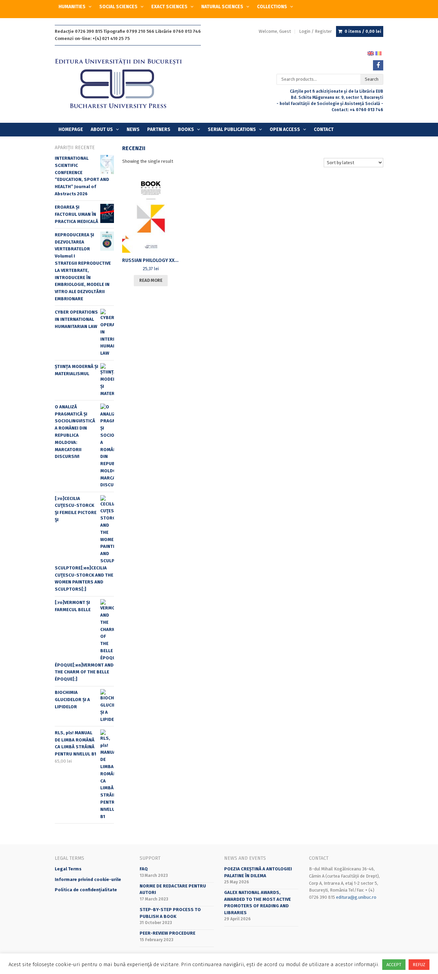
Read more (151, 280)
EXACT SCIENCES (169, 7)
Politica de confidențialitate (86, 889)
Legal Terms (68, 868)
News (133, 129)
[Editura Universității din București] (125, 84)
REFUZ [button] (419, 964)
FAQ (144, 868)
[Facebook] (378, 65)
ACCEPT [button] (393, 964)
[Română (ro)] (378, 52)
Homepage (71, 129)
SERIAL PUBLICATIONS (232, 129)
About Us (102, 129)
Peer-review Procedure (167, 933)
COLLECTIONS (272, 7)
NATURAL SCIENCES (222, 7)
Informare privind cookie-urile (88, 879)
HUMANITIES (72, 7)
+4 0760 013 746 (366, 109)
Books (186, 129)
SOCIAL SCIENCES (118, 7)
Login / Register (315, 31)
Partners (158, 129)
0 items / (363, 31)
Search (371, 79)
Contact (324, 129)
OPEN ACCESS (285, 129)
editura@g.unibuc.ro (356, 897)
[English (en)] (371, 52)
